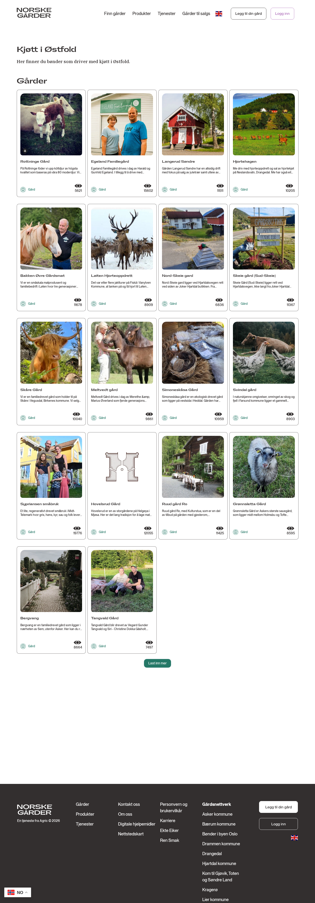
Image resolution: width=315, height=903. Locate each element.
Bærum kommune (219, 824)
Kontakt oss (129, 804)
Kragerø (210, 889)
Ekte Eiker (169, 830)
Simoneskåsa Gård (180, 390)
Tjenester (167, 13)
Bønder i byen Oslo (219, 833)
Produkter (141, 13)
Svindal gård (244, 390)
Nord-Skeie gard (177, 275)
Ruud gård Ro (174, 504)
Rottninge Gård (35, 161)
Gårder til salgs (196, 13)
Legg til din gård (248, 13)
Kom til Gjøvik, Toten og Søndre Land (220, 876)
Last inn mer (157, 663)
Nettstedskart (131, 833)
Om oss (125, 814)
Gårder (82, 804)
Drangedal (212, 853)
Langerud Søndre (178, 161)
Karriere (167, 820)
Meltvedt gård (104, 390)
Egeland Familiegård (110, 161)
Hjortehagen (244, 161)
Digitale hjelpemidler (136, 824)
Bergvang (29, 618)
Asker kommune (217, 814)
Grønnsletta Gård (249, 504)
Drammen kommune (221, 843)
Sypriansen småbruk (39, 504)
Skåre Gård (31, 390)
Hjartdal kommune (219, 863)
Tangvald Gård (104, 618)
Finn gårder (115, 13)
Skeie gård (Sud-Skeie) (254, 275)
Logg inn (282, 13)
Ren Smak (169, 840)
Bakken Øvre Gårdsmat (42, 275)
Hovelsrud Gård (105, 504)
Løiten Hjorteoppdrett (112, 275)
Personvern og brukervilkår (173, 807)
